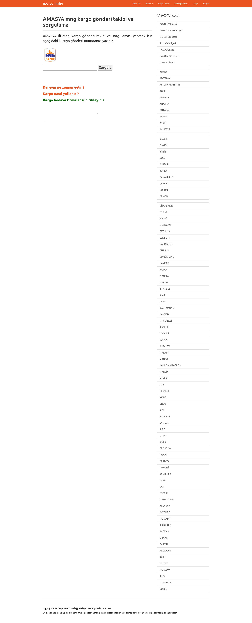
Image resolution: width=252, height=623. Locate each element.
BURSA (163, 170)
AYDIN (162, 123)
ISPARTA (164, 276)
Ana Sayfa (136, 3)
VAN (161, 486)
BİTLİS (162, 151)
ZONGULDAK (166, 499)
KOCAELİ (164, 333)
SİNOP (162, 435)
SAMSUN (164, 423)
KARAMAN (165, 518)
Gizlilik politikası (181, 3)
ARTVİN (163, 116)
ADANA (163, 72)
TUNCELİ (164, 467)
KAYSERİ (164, 314)
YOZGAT (164, 493)
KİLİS (162, 576)
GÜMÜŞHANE (166, 256)
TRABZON (164, 461)
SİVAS (162, 442)
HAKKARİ (164, 263)
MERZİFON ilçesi (168, 37)
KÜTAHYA (164, 346)
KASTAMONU (166, 308)
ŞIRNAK (163, 537)
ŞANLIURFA (165, 474)
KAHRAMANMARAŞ (170, 365)
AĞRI (162, 91)
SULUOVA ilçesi (167, 43)
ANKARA (164, 104)
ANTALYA (164, 110)
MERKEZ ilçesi (166, 62)
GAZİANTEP (165, 244)
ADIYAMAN (165, 78)
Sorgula (105, 67)
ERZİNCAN (165, 225)
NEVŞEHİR (164, 391)
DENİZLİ (163, 196)
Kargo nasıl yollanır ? (61, 94)
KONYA (163, 340)
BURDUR (164, 164)
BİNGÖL (163, 145)
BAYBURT (164, 512)
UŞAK (162, 480)
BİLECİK (163, 139)
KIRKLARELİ (165, 320)
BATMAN (164, 531)
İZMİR (162, 295)
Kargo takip (163, 3)
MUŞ (161, 384)
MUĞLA (163, 378)
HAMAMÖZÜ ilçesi (169, 56)
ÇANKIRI (163, 183)
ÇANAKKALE (166, 177)
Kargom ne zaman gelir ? (63, 87)
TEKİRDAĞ (165, 448)
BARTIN (163, 544)
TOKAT (163, 454)
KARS (162, 301)
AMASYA (164, 97)
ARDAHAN (165, 550)
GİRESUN (164, 250)
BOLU (162, 158)
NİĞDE (162, 397)
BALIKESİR (164, 129)
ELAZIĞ (163, 218)
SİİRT (162, 429)
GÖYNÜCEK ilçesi (168, 24)
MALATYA (164, 352)
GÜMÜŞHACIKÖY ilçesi (171, 30)
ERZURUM (164, 231)
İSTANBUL (164, 288)
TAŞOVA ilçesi (167, 49)
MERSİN (163, 282)
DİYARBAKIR (166, 205)
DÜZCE (163, 589)
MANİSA (163, 359)
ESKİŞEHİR (164, 237)
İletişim (206, 3)
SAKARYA (164, 416)
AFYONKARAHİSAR (169, 84)
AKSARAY (164, 506)
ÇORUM (163, 190)
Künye (195, 3)
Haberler (150, 3)
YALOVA (163, 563)
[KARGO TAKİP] (53, 3)
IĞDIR (162, 557)
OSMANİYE (165, 582)
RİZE (161, 410)
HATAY (163, 269)
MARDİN (163, 371)
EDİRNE (163, 212)
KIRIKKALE (165, 525)
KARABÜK (164, 569)
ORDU (162, 403)
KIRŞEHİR (164, 327)
